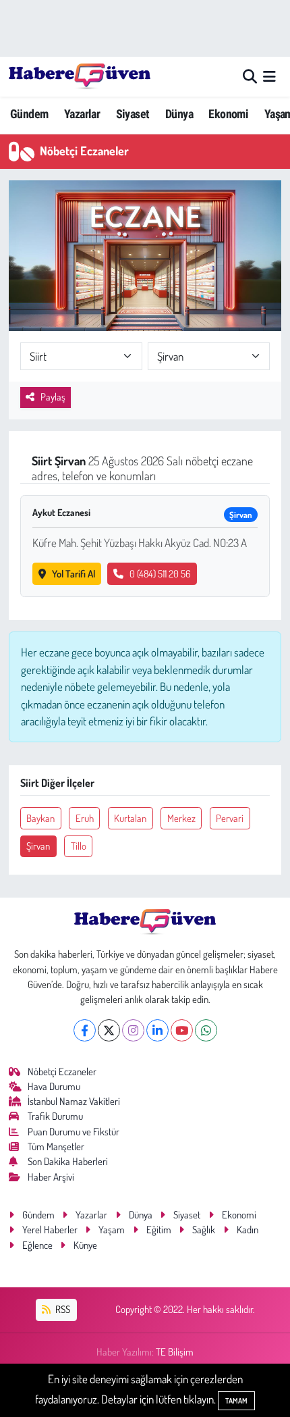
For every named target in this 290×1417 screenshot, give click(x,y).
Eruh (85, 818)
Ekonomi (228, 114)
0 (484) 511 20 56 (160, 573)
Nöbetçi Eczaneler (62, 1071)
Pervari (229, 818)
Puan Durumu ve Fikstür (73, 1131)
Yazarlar (82, 114)
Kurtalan (130, 818)
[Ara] (250, 77)
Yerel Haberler (50, 1229)
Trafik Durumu (55, 1116)
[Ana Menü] (269, 77)
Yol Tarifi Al (73, 573)
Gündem (29, 114)
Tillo (78, 846)
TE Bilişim (175, 1351)
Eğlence (37, 1245)
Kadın (247, 1229)
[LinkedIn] (157, 1030)
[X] (109, 1030)
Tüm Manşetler (56, 1146)
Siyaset (133, 114)
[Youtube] (182, 1030)
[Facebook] (85, 1030)
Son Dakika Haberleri (68, 1161)
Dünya (179, 114)
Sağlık (203, 1229)
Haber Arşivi (51, 1176)
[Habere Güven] (79, 76)
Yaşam (111, 1229)
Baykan (40, 818)
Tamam (236, 1401)
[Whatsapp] (206, 1030)
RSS (61, 1309)
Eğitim (158, 1229)
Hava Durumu (54, 1086)
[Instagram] (133, 1030)
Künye (85, 1245)
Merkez (181, 818)
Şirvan (38, 846)
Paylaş (52, 396)
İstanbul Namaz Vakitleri (74, 1101)
